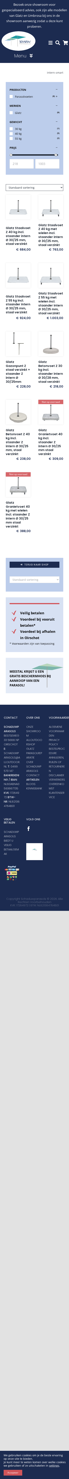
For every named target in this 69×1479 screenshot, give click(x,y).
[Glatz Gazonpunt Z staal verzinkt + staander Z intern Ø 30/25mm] (18, 343)
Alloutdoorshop (34, 742)
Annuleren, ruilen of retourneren (57, 764)
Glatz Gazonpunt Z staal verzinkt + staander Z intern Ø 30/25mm (18, 372)
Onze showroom (33, 731)
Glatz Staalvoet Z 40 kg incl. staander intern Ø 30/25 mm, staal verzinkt (18, 236)
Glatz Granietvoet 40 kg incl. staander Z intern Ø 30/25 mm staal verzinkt (50, 442)
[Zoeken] (57, 43)
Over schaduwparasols (33, 766)
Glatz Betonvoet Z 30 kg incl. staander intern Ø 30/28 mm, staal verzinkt (50, 372)
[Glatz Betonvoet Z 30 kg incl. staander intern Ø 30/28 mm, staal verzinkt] (50, 343)
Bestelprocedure (57, 751)
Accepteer (12, 1472)
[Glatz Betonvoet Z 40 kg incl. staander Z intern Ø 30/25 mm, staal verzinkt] (18, 412)
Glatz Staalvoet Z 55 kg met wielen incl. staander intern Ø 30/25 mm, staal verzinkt (50, 303)
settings (54, 1465)
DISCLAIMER (56, 775)
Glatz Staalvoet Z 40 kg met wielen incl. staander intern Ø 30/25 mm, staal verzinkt (50, 235)
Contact (32, 775)
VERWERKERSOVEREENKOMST (57, 784)
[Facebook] (28, 828)
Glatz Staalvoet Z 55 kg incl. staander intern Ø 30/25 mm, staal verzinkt (18, 304)
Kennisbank (34, 788)
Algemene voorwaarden (56, 731)
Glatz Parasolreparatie (34, 753)
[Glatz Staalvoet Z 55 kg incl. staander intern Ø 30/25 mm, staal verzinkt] (18, 277)
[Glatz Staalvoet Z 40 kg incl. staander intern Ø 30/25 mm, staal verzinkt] (18, 209)
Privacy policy (54, 742)
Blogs (30, 784)
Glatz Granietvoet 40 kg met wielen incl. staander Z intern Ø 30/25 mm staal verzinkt (18, 514)
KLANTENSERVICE (56, 795)
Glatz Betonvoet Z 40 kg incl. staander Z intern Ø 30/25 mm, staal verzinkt (18, 442)
